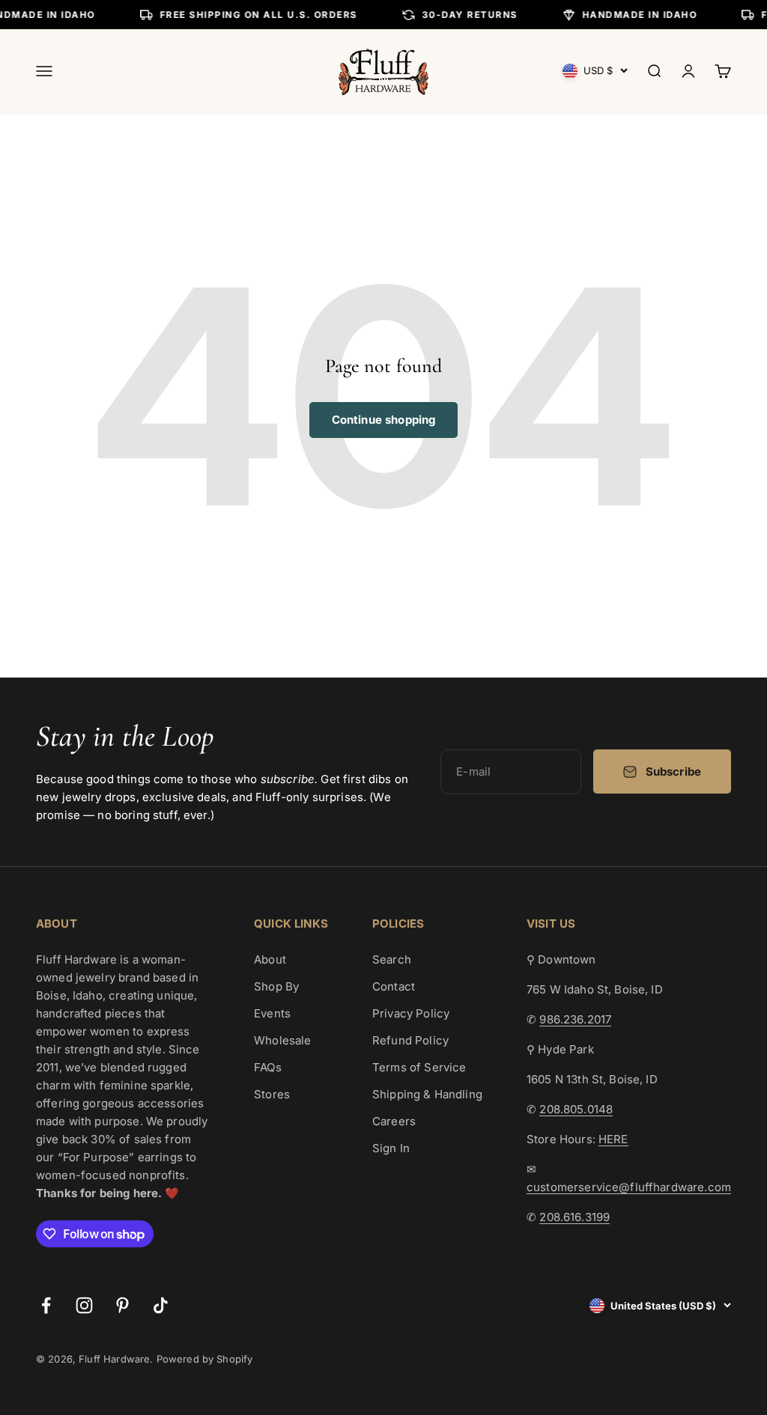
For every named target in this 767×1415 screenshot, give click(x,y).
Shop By (276, 986)
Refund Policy (410, 1040)
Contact (393, 986)
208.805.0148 (576, 1109)
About (270, 959)
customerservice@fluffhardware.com (629, 1187)
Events (272, 1013)
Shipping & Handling (427, 1094)
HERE (613, 1139)
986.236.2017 (575, 1019)
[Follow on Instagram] (84, 1305)
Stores (272, 1094)
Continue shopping (384, 420)
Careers (394, 1121)
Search (391, 959)
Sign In (391, 1148)
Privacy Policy (410, 1013)
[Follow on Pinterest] (122, 1305)
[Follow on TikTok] (161, 1305)
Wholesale (282, 1040)
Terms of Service (419, 1067)
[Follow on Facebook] (46, 1305)
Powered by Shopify (205, 1359)
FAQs (268, 1067)
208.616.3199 (574, 1217)
